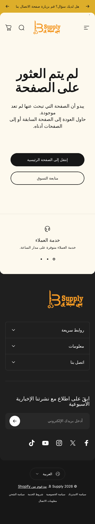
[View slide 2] (47, 259)
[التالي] (7, 6)
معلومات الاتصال (48, 501)
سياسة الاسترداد (77, 494)
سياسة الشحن (17, 494)
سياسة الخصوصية (55, 494)
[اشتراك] (15, 421)
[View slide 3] (41, 259)
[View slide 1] (54, 259)
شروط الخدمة (35, 494)
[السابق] (87, 6)
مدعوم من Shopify (32, 486)
